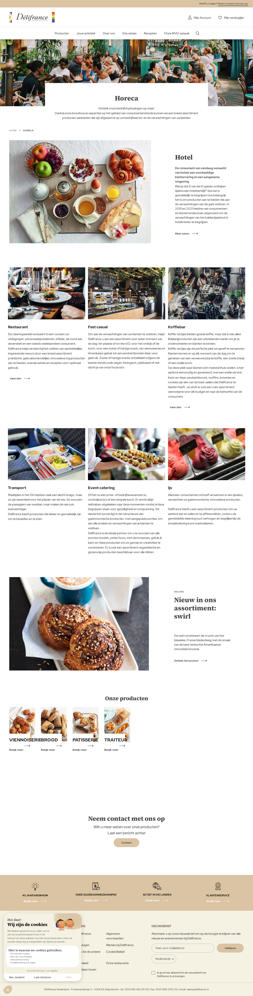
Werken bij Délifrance (120, 945)
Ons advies (129, 33)
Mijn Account (202, 18)
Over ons (109, 33)
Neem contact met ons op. (233, 3)
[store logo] (32, 17)
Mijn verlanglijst (234, 18)
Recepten (150, 33)
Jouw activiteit (85, 33)
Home (13, 130)
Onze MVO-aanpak (176, 33)
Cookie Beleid (115, 952)
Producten (62, 33)
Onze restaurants (117, 963)
